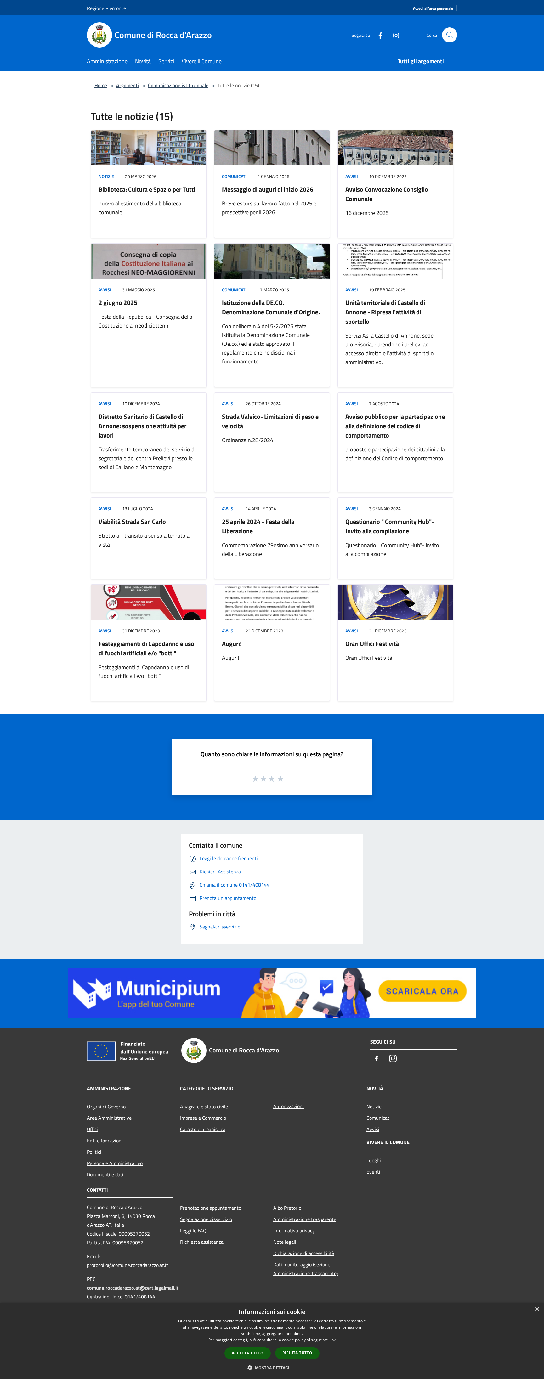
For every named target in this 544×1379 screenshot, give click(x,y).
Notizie (106, 176)
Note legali (284, 1242)
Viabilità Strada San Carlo (132, 521)
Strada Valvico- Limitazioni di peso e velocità (270, 421)
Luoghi (373, 1160)
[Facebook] (377, 35)
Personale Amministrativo (115, 1163)
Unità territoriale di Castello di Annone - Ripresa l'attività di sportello (385, 312)
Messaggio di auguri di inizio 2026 (267, 189)
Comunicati (234, 176)
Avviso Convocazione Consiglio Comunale (386, 194)
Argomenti (127, 85)
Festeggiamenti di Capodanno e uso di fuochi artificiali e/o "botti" (146, 648)
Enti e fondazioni (105, 1140)
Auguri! (232, 643)
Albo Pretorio (287, 1208)
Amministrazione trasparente (304, 1219)
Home (100, 85)
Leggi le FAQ (193, 1230)
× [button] (537, 1309)
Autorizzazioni (288, 1106)
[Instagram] (393, 35)
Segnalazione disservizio (206, 1219)
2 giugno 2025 (118, 302)
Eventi (373, 1171)
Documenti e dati (105, 1174)
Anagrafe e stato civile (204, 1106)
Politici (94, 1152)
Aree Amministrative (109, 1118)
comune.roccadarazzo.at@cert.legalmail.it (132, 1288)
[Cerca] (449, 34)
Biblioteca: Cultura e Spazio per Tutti (147, 189)
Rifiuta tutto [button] (297, 1352)
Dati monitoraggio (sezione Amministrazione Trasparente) (305, 1269)
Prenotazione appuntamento (210, 1208)
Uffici (92, 1129)
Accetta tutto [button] (248, 1353)
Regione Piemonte (106, 8)
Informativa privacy (294, 1230)
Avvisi (351, 176)
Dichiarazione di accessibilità (303, 1253)
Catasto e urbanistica (202, 1129)
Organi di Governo (106, 1106)
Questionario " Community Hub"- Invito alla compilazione (389, 526)
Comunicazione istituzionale (178, 85)
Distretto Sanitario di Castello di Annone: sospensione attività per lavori (142, 426)
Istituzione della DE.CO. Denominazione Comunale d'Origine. (271, 307)
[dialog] (272, 1341)
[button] (272, 1367)
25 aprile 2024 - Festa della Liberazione (258, 526)
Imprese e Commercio (203, 1118)
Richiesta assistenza (202, 1242)
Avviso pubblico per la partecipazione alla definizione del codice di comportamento (395, 426)
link (332, 1340)
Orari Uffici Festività (372, 643)
